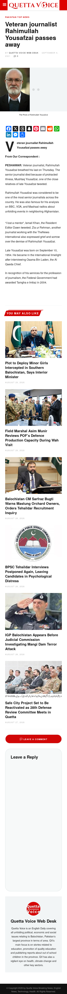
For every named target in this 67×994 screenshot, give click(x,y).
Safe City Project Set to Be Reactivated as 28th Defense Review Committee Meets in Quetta (28, 709)
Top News (23, 17)
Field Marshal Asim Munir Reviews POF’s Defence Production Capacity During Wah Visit (32, 437)
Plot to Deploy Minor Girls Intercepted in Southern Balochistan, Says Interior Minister (26, 369)
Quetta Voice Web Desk (23, 52)
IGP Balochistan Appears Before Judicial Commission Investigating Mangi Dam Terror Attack (31, 641)
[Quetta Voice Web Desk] (33, 908)
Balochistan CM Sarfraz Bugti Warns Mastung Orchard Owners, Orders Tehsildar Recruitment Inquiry (32, 505)
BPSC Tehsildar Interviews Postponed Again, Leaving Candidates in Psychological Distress (28, 573)
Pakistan (10, 17)
